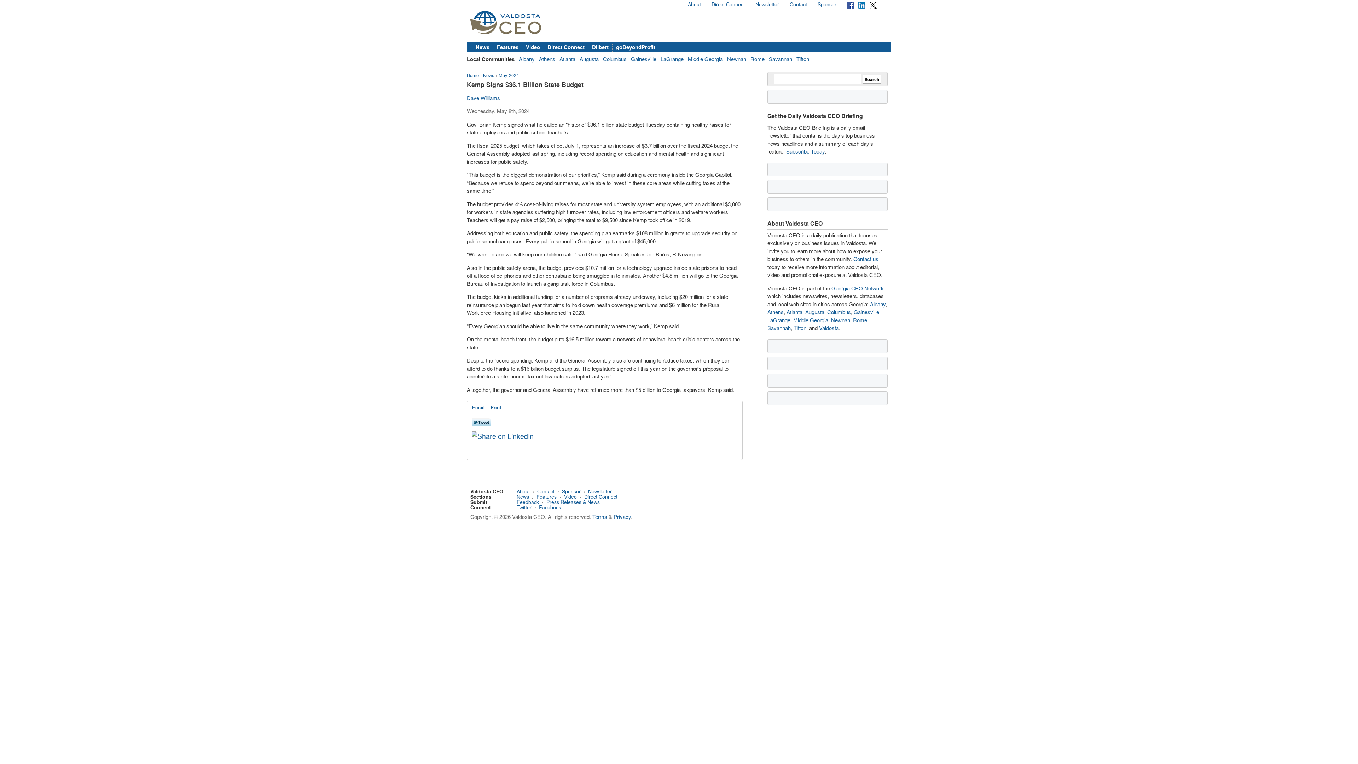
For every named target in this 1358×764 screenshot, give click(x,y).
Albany (527, 59)
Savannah (780, 59)
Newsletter (767, 4)
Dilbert (600, 47)
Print (496, 407)
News (482, 47)
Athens (547, 59)
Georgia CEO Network (857, 288)
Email (478, 407)
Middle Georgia (705, 59)
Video (533, 47)
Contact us (865, 258)
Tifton (802, 59)
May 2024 (509, 75)
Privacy (622, 516)
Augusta (589, 59)
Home (473, 75)
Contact (798, 4)
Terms (599, 516)
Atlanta (567, 59)
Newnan (736, 59)
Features (507, 47)
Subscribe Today (805, 151)
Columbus (615, 59)
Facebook (550, 507)
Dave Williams (483, 98)
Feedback (528, 501)
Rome (757, 59)
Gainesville (643, 59)
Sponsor (827, 4)
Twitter (524, 507)
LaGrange (672, 59)
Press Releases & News (573, 501)
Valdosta (829, 327)
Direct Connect (728, 4)
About (694, 4)
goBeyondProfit (635, 47)
